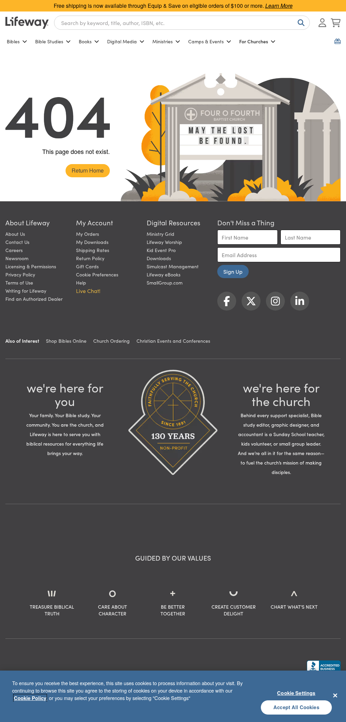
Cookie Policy (30, 698)
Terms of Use (19, 282)
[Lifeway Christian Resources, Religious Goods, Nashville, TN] (324, 666)
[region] (173, 696)
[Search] (300, 23)
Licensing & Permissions (30, 266)
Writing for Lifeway (25, 290)
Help (81, 282)
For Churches (253, 41)
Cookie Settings (296, 693)
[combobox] (182, 23)
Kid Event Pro (161, 250)
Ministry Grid (160, 233)
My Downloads (92, 242)
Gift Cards (87, 266)
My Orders (87, 233)
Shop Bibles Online (66, 340)
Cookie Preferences (97, 274)
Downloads (159, 258)
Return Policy (90, 258)
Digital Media (122, 41)
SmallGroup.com (164, 282)
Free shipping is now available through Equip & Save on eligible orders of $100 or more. (173, 5)
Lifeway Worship (164, 242)
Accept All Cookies (296, 707)
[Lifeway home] (27, 23)
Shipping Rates (92, 250)
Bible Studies (49, 41)
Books (85, 41)
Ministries (162, 41)
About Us (15, 233)
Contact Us (17, 242)
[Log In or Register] (322, 22)
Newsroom (16, 258)
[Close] (335, 695)
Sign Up (233, 271)
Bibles (13, 41)
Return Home (88, 170)
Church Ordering (111, 340)
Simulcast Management (173, 266)
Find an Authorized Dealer (34, 298)
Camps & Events (206, 41)
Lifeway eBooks (163, 274)
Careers (14, 250)
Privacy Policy (20, 274)
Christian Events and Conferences (173, 340)
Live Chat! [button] (88, 290)
